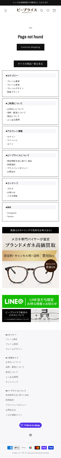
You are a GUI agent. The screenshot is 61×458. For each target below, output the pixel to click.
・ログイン (10, 136)
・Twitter (9, 216)
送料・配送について (15, 367)
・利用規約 (10, 164)
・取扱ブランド (12, 92)
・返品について (12, 116)
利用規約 (10, 400)
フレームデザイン (14, 349)
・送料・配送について (15, 112)
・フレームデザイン (14, 88)
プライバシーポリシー (16, 405)
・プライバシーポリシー (16, 168)
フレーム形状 (12, 344)
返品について (12, 372)
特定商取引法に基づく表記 (17, 395)
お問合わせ (11, 410)
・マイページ (11, 140)
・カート (9, 144)
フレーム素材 (11, 339)
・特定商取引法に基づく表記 (18, 161)
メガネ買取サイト (14, 415)
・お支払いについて (14, 109)
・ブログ (9, 188)
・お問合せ (10, 171)
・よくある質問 (12, 119)
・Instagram (11, 213)
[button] (6, 10)
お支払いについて (13, 362)
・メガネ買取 (11, 196)
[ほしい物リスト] (48, 10)
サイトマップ (12, 382)
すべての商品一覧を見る (30, 63)
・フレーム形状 (12, 84)
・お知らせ (10, 192)
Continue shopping (30, 47)
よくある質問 (12, 377)
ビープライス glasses (26, 453)
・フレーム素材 (12, 81)
